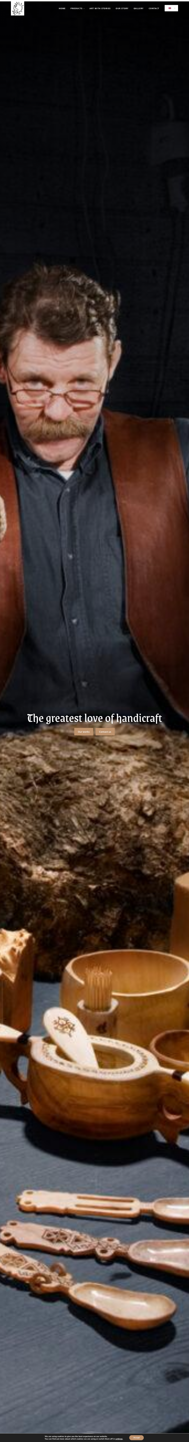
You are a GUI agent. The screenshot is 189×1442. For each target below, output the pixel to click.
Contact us (105, 731)
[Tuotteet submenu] (84, 8)
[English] (170, 8)
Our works (84, 731)
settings (119, 1439)
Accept (136, 1437)
